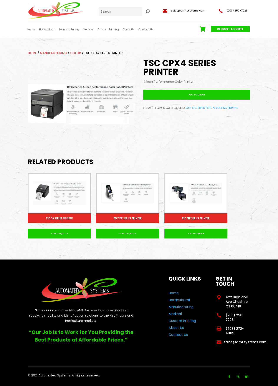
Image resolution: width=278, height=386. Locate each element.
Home (31, 29)
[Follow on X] (238, 376)
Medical (88, 29)
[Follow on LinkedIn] (246, 376)
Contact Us (145, 29)
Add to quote (197, 94)
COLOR (75, 53)
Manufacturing (69, 29)
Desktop (204, 108)
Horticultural (47, 29)
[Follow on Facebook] (229, 376)
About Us (128, 29)
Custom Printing (108, 29)
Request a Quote (230, 29)
